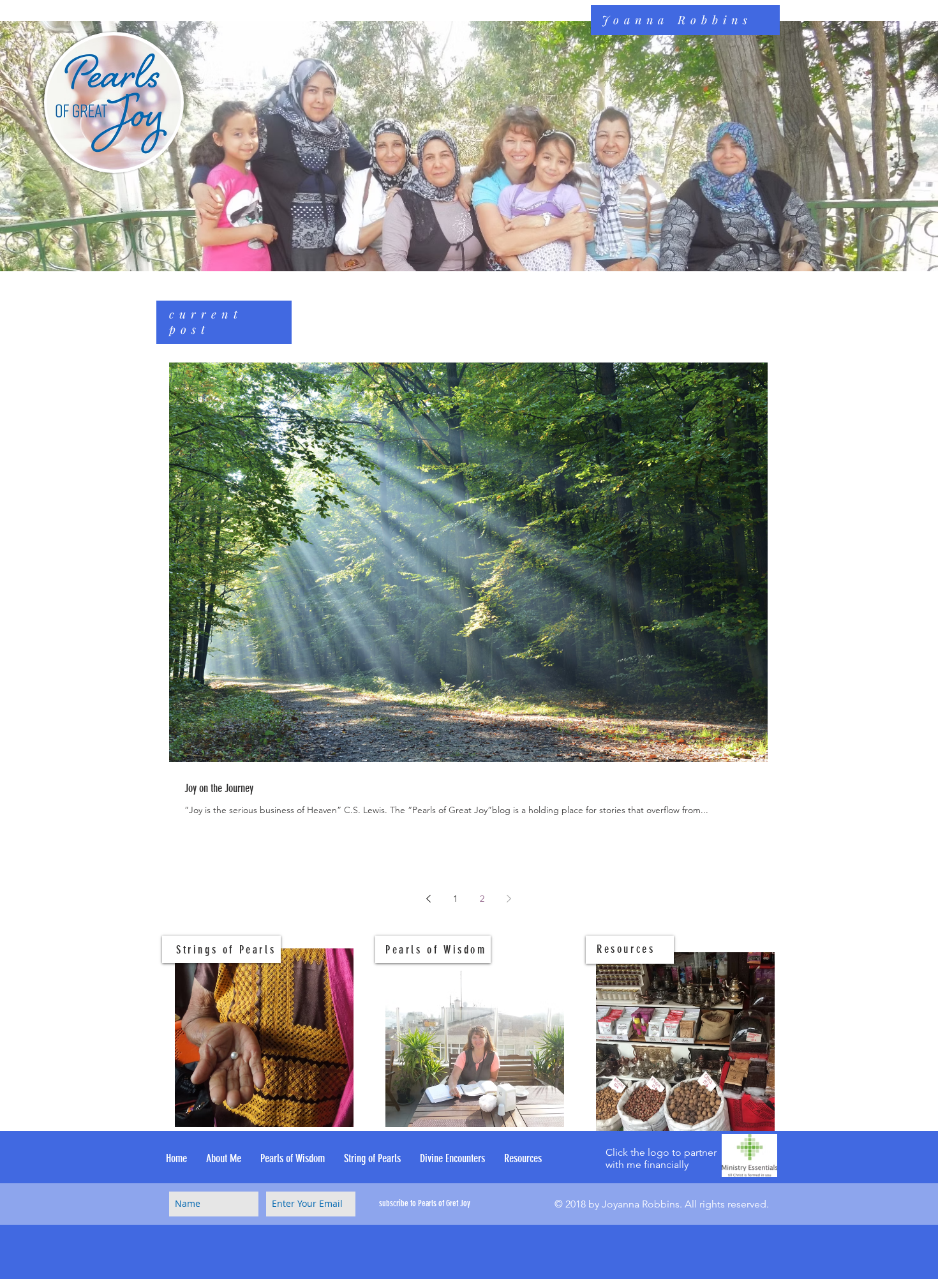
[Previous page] (428, 898)
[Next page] (508, 898)
